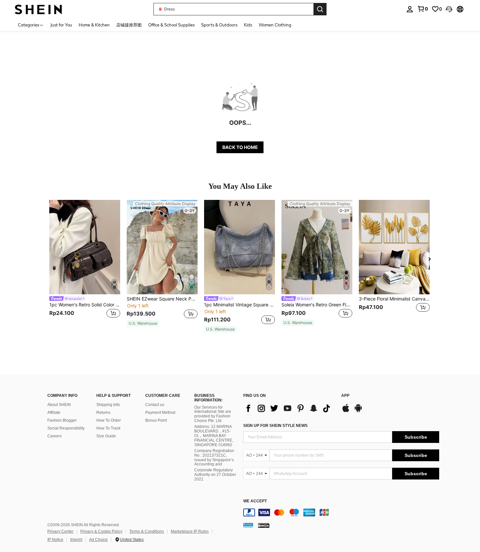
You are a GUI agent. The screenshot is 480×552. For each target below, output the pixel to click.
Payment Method (160, 412)
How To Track (108, 428)
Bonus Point (156, 420)
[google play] (358, 411)
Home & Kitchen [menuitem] (94, 24)
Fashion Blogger (62, 420)
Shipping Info (108, 404)
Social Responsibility (66, 428)
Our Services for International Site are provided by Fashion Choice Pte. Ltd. (212, 414)
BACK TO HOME (240, 147)
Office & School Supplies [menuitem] (171, 24)
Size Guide (106, 436)
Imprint (76, 539)
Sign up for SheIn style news (275, 425)
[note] (143, 323)
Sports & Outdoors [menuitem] (219, 24)
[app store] (345, 411)
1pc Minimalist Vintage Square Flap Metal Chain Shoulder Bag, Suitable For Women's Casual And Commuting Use (239, 304)
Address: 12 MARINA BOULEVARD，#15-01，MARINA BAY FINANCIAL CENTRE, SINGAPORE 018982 (213, 435)
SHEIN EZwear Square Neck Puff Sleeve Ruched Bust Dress (162, 298)
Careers (54, 436)
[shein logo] (38, 9)
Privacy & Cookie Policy (101, 531)
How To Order (108, 420)
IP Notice (55, 539)
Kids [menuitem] (248, 24)
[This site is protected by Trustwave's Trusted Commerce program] (248, 525)
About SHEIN (59, 404)
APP (345, 396)
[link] (422, 9)
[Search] (320, 9)
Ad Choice (98, 539)
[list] (289, 408)
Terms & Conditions (146, 531)
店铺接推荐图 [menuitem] (129, 24)
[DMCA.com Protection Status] (263, 525)
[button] (449, 9)
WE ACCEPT (255, 501)
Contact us (154, 404)
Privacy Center (60, 531)
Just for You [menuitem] (61, 24)
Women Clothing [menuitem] (275, 24)
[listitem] (84, 263)
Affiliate (53, 412)
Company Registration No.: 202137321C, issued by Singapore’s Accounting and (214, 457)
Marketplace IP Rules (190, 531)
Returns (103, 412)
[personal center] (410, 9)
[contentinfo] (341, 512)
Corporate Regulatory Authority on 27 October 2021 (215, 474)
